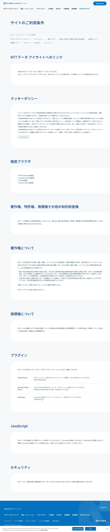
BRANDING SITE (84, 9)
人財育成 (50, 9)
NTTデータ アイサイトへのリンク (20, 39)
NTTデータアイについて (10, 9)
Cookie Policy (44, 530)
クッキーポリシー (38, 39)
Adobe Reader (39, 380)
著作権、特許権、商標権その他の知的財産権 (71, 39)
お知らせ (58, 9)
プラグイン (26, 43)
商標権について (15, 43)
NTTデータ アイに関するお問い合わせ (30, 290)
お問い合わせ (100, 3)
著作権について (92, 39)
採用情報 (74, 9)
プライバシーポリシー (31, 521)
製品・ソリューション (27, 9)
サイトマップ (7, 521)
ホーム (12, 34)
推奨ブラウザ (51, 39)
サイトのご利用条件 (44, 521)
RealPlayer (37, 399)
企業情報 (66, 9)
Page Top (104, 507)
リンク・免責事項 (18, 521)
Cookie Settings (23, 137)
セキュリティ (48, 43)
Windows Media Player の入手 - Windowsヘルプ (50, 389)
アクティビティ (40, 9)
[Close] (107, 529)
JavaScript (37, 43)
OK (90, 529)
